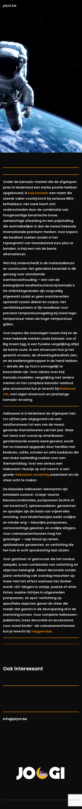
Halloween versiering (32, 474)
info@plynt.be (15, 719)
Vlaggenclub (41, 631)
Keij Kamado (38, 193)
